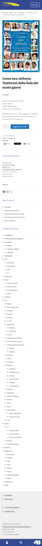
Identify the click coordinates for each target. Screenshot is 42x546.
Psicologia (10, 362)
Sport (8, 403)
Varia (8, 420)
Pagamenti (9, 499)
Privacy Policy (10, 511)
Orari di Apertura (10, 220)
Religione (21, 12)
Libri (15, 12)
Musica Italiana (14, 434)
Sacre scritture (14, 379)
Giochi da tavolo (12, 283)
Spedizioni (8, 495)
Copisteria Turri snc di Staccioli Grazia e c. (16, 527)
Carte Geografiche (15, 413)
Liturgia (11, 376)
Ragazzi (11, 352)
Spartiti (9, 440)
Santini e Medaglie (13, 475)
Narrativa (10, 355)
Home (6, 12)
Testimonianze (14, 386)
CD (8, 427)
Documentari (11, 266)
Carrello (32, 540)
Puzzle (9, 293)
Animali (9, 304)
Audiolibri (10, 310)
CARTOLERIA (8, 256)
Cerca (21, 542)
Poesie (9, 358)
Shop (11, 12)
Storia (9, 406)
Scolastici (12, 331)
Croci (8, 461)
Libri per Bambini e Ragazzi (15, 345)
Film (8, 269)
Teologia (12, 382)
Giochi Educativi (12, 290)
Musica (7, 423)
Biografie (10, 314)
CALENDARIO (9, 235)
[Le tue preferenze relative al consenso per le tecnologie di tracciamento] (38, 542)
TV (8, 273)
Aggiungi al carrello (20, 127)
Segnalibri (10, 252)
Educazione (10, 324)
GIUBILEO (7, 297)
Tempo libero (11, 410)
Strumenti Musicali (13, 444)
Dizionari (12, 328)
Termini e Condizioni (12, 507)
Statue (9, 478)
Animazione (10, 262)
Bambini (12, 348)
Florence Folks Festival (12, 210)
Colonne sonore (14, 430)
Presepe (9, 468)
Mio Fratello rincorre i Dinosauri (15, 217)
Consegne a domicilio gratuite (14, 214)
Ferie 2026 (8, 207)
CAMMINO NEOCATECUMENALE (14, 239)
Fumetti (9, 334)
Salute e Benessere (13, 396)
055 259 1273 (6, 167)
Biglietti (9, 245)
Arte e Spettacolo (12, 307)
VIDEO (6, 485)
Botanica (10, 317)
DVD (6, 259)
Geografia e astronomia (14, 338)
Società (9, 399)
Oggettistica (9, 451)
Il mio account (7, 542)
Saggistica (10, 393)
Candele (9, 458)
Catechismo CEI (14, 372)
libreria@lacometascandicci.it (12, 169)
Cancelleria (8, 242)
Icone (8, 464)
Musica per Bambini (15, 437)
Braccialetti (10, 454)
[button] (36, 23)
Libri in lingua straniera (14, 341)
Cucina (9, 321)
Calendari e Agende (13, 249)
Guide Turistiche (14, 417)
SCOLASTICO (9, 482)
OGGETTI (7, 447)
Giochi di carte (11, 286)
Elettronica (8, 276)
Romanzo (10, 389)
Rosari (9, 471)
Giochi (7, 280)
